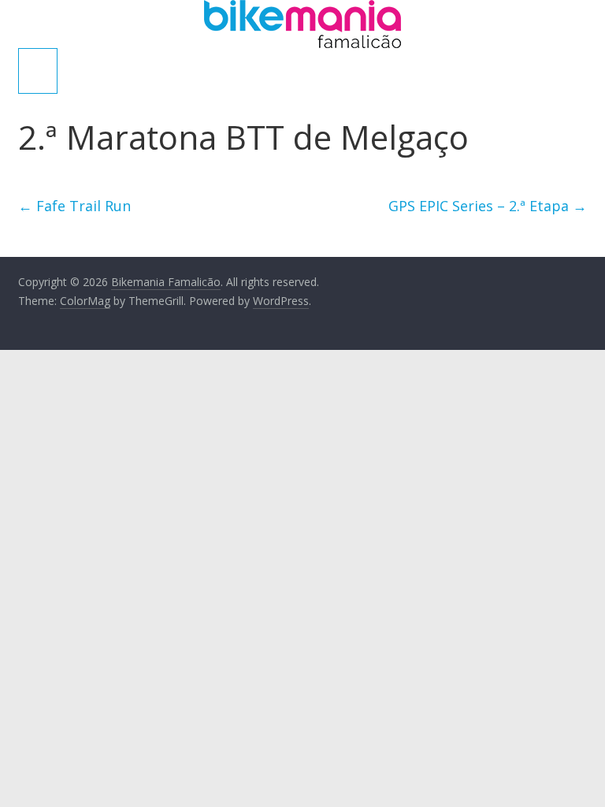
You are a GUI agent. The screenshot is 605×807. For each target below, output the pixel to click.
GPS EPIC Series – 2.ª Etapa (487, 205)
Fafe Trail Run (74, 205)
